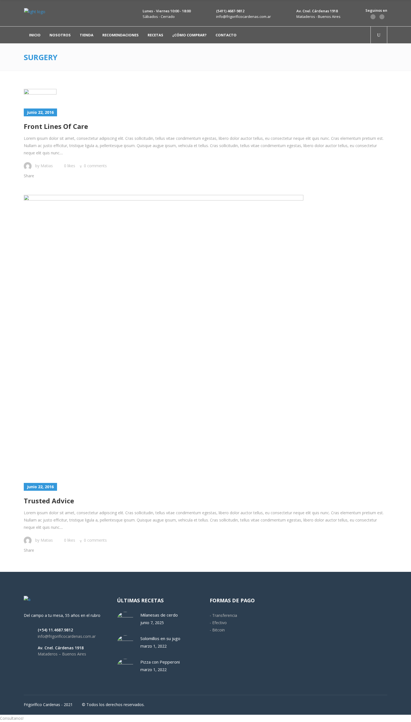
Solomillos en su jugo (160, 638)
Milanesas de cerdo (159, 615)
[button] (205, 718)
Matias (47, 165)
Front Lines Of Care (56, 126)
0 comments (95, 165)
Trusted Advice (49, 500)
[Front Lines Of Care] (40, 94)
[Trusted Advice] (163, 335)
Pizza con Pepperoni (160, 662)
